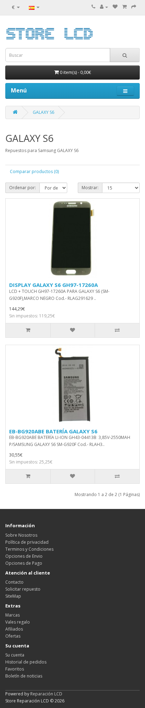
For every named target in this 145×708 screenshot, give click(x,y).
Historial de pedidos (25, 662)
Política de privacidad (27, 542)
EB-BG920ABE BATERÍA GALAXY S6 (53, 431)
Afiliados (14, 629)
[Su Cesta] (124, 7)
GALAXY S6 (43, 112)
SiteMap (13, 596)
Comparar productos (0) (34, 171)
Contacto (14, 582)
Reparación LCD (46, 694)
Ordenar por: (22, 188)
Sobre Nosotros (21, 535)
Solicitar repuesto (22, 589)
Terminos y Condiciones (29, 549)
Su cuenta (14, 655)
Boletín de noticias (23, 676)
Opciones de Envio (24, 556)
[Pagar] (133, 7)
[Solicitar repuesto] (115, 7)
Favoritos (14, 669)
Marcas (12, 615)
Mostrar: (90, 188)
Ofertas (12, 636)
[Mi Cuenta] (104, 7)
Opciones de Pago (23, 563)
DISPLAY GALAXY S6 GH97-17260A (53, 284)
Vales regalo (17, 622)
